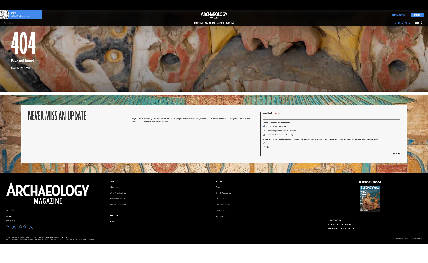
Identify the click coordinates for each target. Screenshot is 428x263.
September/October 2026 (369, 182)
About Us (114, 187)
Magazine (276, 126)
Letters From (221, 210)
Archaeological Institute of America (281, 130)
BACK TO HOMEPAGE (21, 68)
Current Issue (198, 23)
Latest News (230, 23)
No (267, 147)
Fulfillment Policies (118, 204)
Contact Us (9, 217)
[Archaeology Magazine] (47, 205)
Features (219, 187)
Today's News (114, 215)
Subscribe (417, 15)
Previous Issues (210, 23)
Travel (112, 221)
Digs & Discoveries (223, 193)
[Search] (5, 23)
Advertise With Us (117, 199)
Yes (267, 143)
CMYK (419, 238)
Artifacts (219, 216)
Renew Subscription (398, 15)
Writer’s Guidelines (118, 193)
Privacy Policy (10, 221)
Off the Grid (221, 199)
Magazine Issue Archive (339, 228)
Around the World (223, 204)
